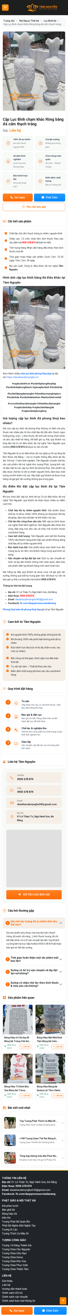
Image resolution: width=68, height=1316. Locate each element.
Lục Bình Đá (50, 20)
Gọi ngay (19, 197)
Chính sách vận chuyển (15, 1296)
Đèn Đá (6, 1217)
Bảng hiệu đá (9, 1213)
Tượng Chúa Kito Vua (14, 1261)
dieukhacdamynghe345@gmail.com (34, 599)
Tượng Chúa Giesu (12, 1257)
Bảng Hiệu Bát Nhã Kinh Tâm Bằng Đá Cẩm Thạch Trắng (49, 1039)
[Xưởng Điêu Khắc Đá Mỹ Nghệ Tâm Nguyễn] (42, 8)
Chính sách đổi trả (12, 1292)
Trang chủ (9, 20)
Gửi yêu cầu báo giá (36, 894)
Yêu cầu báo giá (36, 206)
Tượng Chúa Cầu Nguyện (16, 1249)
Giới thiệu (7, 1281)
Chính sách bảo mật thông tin (18, 1300)
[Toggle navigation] (5, 7)
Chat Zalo (51, 197)
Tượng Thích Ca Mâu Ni (15, 1233)
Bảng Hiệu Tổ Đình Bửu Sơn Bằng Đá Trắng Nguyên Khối (16, 1088)
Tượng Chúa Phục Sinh (15, 1265)
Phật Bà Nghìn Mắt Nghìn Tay (18, 1225)
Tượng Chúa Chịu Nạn (14, 1253)
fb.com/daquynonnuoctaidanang (38, 603)
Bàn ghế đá (8, 1209)
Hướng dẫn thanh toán (14, 1288)
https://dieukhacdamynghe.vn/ (23, 377)
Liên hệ (26, 1046)
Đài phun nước (10, 1205)
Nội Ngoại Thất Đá (29, 20)
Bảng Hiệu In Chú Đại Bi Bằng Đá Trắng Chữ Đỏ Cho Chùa (16, 1039)
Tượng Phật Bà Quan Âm (16, 1221)
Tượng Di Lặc (9, 1229)
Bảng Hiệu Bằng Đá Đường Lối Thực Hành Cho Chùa (48, 1088)
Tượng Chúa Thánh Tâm (15, 1269)
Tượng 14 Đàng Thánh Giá (16, 1245)
